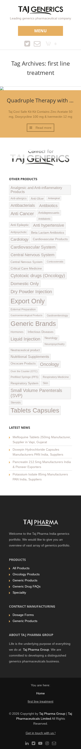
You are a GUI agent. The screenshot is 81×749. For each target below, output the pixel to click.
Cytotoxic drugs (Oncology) (38, 275)
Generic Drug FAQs (26, 586)
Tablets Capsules (35, 410)
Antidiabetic (44, 218)
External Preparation (23, 309)
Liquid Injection (25, 338)
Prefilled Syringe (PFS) (24, 377)
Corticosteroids (55, 261)
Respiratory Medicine (56, 377)
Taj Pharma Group (36, 649)
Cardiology (20, 239)
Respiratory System (24, 383)
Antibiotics (48, 205)
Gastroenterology (57, 315)
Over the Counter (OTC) (24, 371)
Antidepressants (48, 212)
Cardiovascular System (33, 247)
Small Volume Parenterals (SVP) (36, 393)
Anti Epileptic (20, 225)
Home (40, 693)
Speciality (19, 592)
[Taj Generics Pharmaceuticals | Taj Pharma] (40, 11)
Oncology (49, 364)
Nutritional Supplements (30, 357)
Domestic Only (25, 283)
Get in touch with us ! (41, 733)
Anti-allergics (19, 198)
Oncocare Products (23, 363)
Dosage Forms (23, 615)
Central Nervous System (32, 255)
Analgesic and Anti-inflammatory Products (36, 190)
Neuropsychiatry (55, 344)
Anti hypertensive (48, 225)
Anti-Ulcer (37, 198)
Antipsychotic (19, 232)
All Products (21, 568)
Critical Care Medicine (26, 268)
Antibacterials (23, 205)
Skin (45, 383)
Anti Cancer (22, 213)
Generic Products (25, 580)
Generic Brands (33, 323)
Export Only (28, 301)
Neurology (51, 338)
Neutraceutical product (25, 350)
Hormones (17, 332)
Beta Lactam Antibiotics (47, 232)
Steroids (16, 402)
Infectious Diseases (41, 332)
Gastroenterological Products (27, 315)
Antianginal (54, 198)
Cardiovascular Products (50, 239)
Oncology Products (26, 574)
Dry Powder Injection (31, 291)
